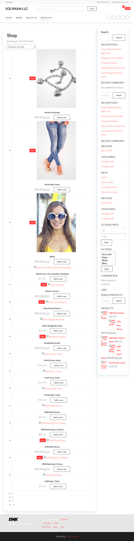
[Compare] (112, 8)
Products (46, 18)
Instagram (123, 17)
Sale (62, 526)
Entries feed (107, 182)
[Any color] (108, 254)
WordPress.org (109, 192)
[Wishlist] (115, 8)
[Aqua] (108, 257)
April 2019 (106, 150)
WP (118, 17)
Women (64, 519)
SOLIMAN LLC (16, 9)
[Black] (108, 260)
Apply (106, 269)
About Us (31, 17)
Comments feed (109, 187)
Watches (46, 526)
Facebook (109, 17)
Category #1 (107, 161)
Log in (104, 177)
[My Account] (118, 8)
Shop (19, 17)
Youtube (127, 17)
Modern (48, 523)
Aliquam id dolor (109, 62)
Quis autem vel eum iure (113, 67)
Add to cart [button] (61, 117)
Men (56, 523)
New (55, 526)
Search (92, 8)
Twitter (113, 17)
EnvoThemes (72, 536)
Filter (106, 242)
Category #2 (107, 166)
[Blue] (108, 263)
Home (8, 18)
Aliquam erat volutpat (112, 57)
